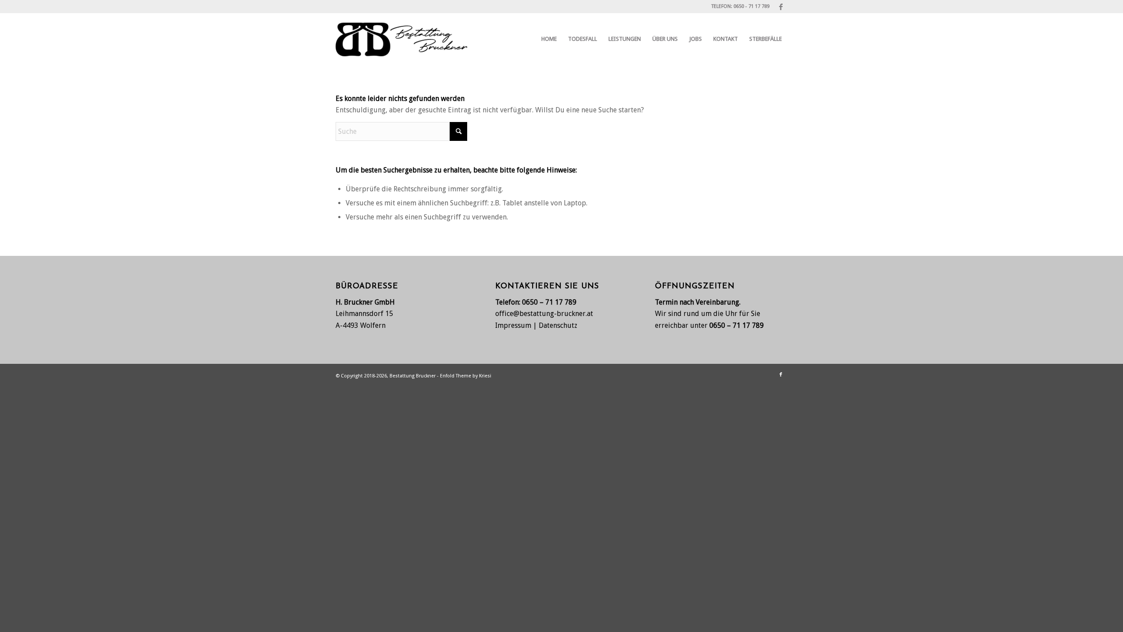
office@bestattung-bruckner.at (544, 313)
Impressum (513, 325)
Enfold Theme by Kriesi (465, 376)
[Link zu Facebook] (780, 6)
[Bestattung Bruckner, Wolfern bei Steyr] (401, 39)
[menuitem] (549, 39)
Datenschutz (558, 325)
